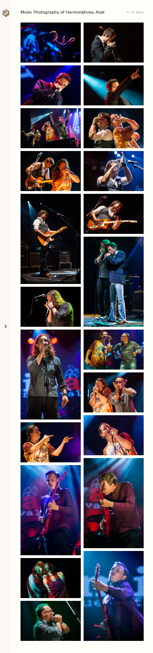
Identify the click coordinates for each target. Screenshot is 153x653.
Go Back (136, 12)
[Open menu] (5, 326)
